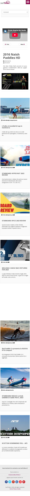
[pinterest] (23, 481)
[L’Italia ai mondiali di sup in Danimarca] (15, 112)
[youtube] (20, 481)
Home (11, 489)
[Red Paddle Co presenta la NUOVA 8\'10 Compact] (15, 335)
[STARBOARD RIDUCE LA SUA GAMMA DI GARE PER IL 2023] (15, 382)
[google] (13, 481)
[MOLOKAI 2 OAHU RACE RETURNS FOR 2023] (15, 254)
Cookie (18, 489)
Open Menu (28, 2)
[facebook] (6, 481)
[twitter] (9, 481)
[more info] (2, 2)
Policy (14, 489)
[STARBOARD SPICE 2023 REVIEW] (15, 207)
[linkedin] (16, 481)
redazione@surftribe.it (14, 475)
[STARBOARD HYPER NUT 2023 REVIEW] (15, 159)
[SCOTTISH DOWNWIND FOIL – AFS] (15, 429)
